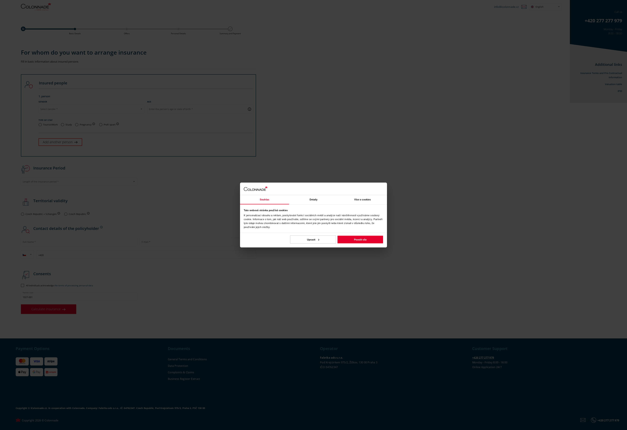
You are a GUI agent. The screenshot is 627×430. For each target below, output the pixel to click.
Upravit (311, 239)
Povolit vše (360, 239)
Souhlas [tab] (264, 199)
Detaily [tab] (314, 199)
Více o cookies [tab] (362, 199)
